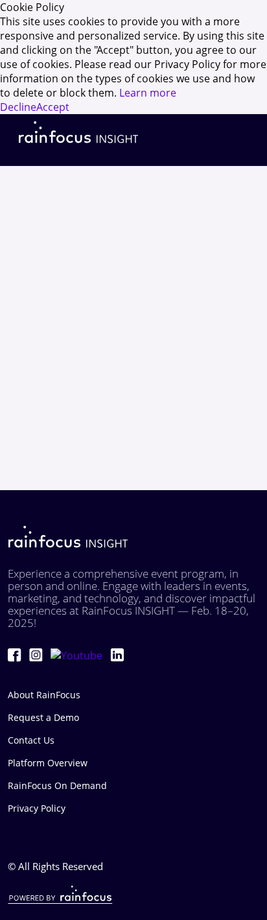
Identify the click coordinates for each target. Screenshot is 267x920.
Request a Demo (43, 717)
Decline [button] (18, 107)
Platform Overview (47, 763)
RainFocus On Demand (57, 785)
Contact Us (31, 740)
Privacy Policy (36, 808)
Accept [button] (52, 107)
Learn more (147, 93)
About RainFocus (44, 695)
